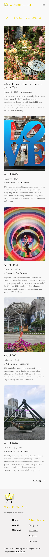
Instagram (33, 525)
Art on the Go (12, 182)
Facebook (33, 530)
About (15, 525)
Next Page (39, 480)
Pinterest (33, 541)
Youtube (33, 535)
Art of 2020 (11, 443)
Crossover (27, 92)
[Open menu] (43, 4)
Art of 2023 (11, 174)
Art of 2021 (11, 355)
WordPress (20, 551)
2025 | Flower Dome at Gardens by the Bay (23, 85)
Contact (16, 530)
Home (15, 520)
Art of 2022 (11, 265)
